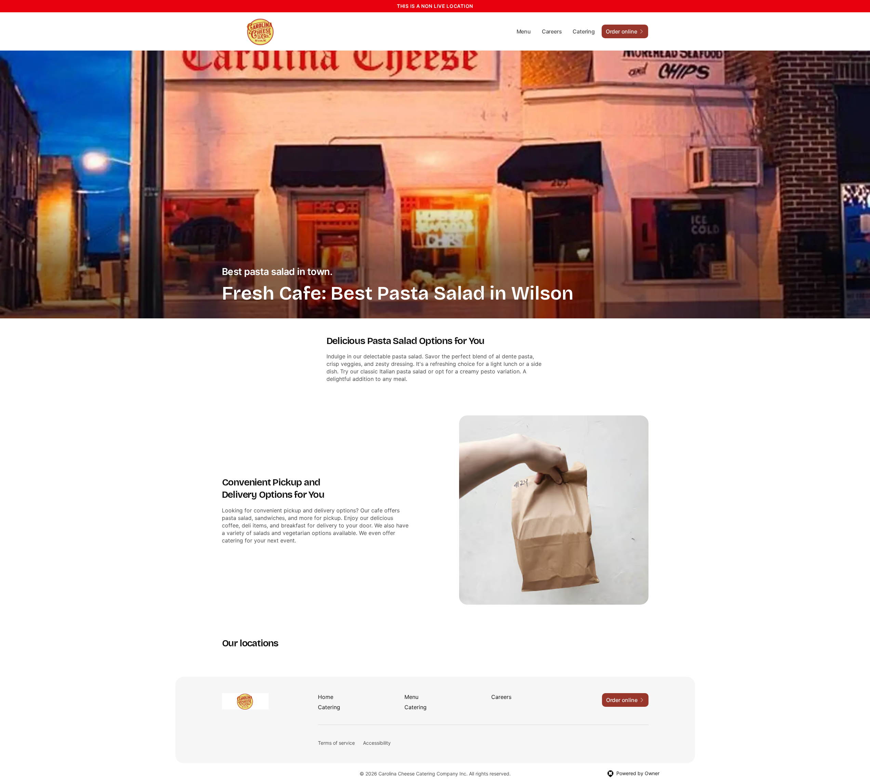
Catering (583, 31)
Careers (552, 31)
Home (325, 696)
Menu (524, 31)
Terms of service (336, 743)
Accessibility (377, 743)
